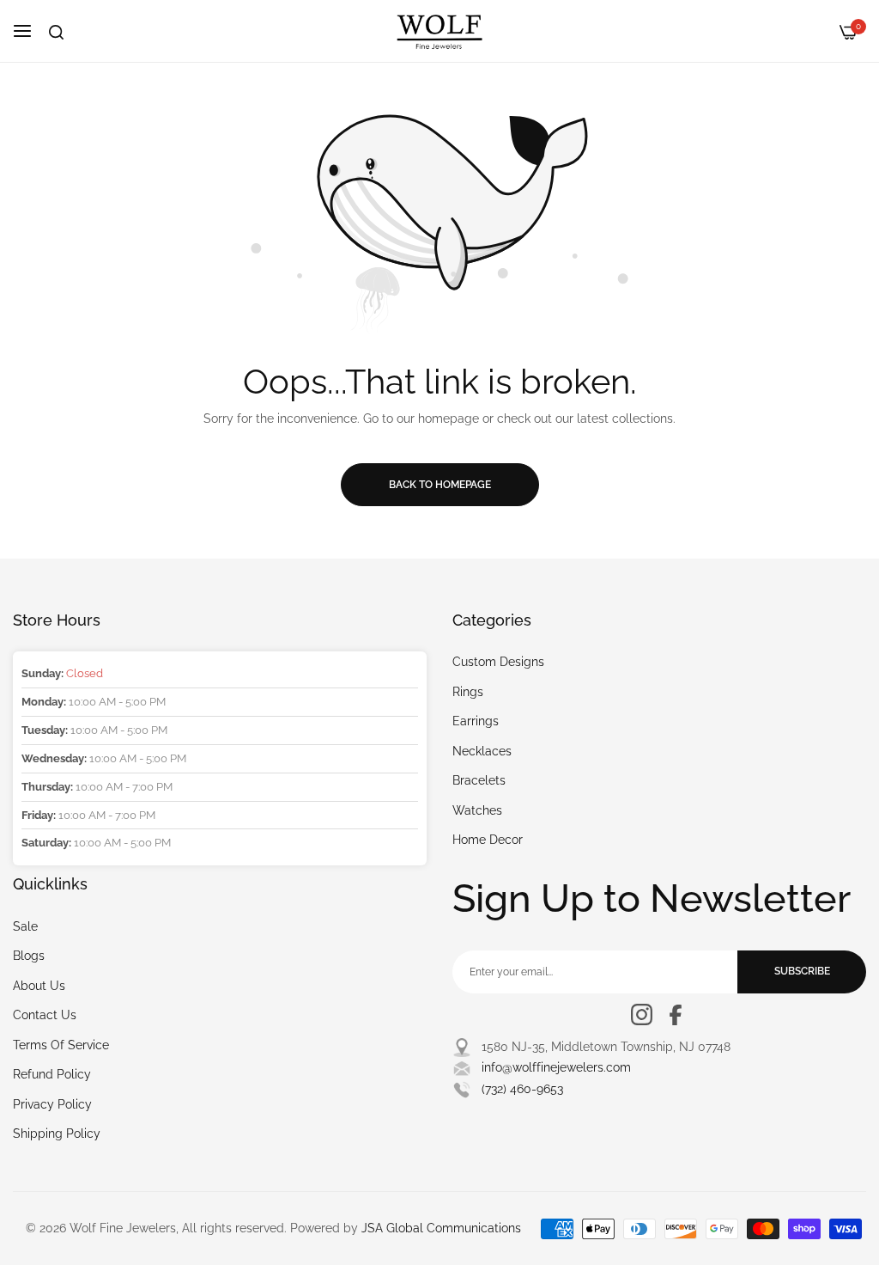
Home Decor (487, 839)
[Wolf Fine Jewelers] (439, 30)
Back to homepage (440, 485)
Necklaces (482, 751)
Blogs (29, 955)
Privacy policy (52, 1104)
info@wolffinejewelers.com (556, 1067)
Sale (25, 926)
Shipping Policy (56, 1133)
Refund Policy (52, 1074)
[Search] (56, 32)
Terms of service (61, 1045)
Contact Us (44, 1015)
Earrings (475, 721)
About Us (39, 986)
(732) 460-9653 (522, 1089)
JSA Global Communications (441, 1228)
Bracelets (479, 780)
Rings (467, 692)
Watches (477, 810)
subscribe (802, 971)
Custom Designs (498, 662)
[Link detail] (641, 1014)
